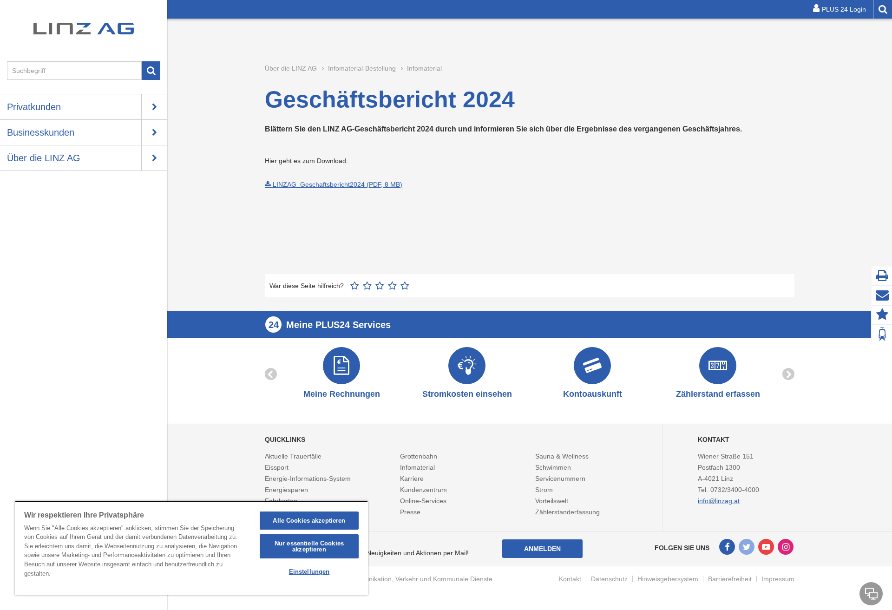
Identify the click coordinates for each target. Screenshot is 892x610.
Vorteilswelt (551, 501)
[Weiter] (788, 374)
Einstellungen (309, 571)
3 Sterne (380, 285)
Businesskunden (40, 132)
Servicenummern (560, 478)
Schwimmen (553, 467)
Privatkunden (34, 107)
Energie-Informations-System (308, 478)
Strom (544, 489)
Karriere (412, 478)
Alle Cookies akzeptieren (309, 520)
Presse (410, 512)
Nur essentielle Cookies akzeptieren (309, 546)
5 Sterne (405, 285)
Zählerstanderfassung (567, 512)
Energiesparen (286, 489)
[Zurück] (271, 374)
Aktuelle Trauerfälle (293, 456)
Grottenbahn (418, 456)
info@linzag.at (719, 501)
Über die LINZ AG (43, 158)
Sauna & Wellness (562, 456)
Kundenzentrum (423, 489)
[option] (341, 373)
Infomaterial (417, 467)
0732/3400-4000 (734, 489)
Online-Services (423, 501)
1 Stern (355, 285)
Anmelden (542, 548)
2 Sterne (367, 285)
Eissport (277, 467)
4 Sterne (392, 285)
